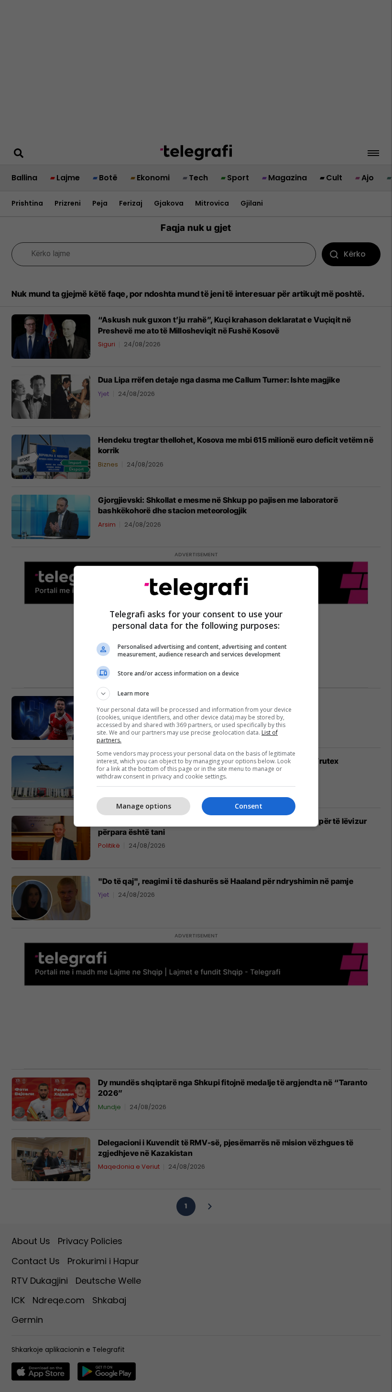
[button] (196, 693)
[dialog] (196, 696)
